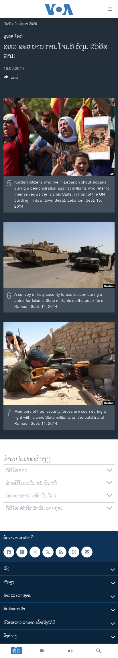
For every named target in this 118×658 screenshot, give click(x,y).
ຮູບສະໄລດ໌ (13, 36)
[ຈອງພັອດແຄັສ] (86, 552)
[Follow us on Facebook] (8, 552)
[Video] (42, 651)
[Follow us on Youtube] (21, 552)
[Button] (11, 79)
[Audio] (70, 651)
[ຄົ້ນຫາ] (98, 651)
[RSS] (61, 552)
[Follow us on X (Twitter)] (47, 552)
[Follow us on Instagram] (35, 552)
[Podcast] (73, 552)
